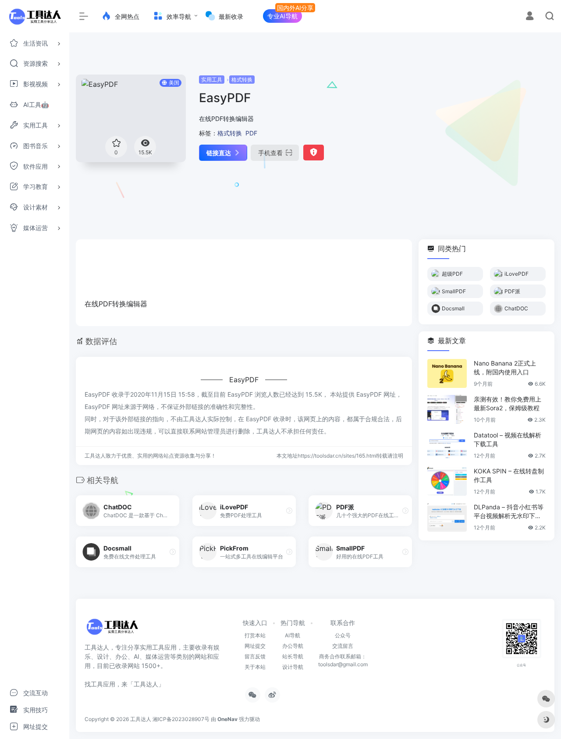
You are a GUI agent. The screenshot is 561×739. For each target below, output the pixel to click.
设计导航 (292, 667)
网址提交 (255, 646)
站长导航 (292, 656)
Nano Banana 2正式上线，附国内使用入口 (505, 367)
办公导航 (292, 646)
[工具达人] (112, 629)
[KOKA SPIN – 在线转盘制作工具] (447, 481)
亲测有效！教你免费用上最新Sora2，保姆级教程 (507, 403)
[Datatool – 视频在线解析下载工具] (447, 445)
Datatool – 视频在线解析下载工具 (507, 439)
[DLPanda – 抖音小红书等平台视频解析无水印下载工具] (447, 517)
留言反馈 (255, 656)
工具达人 (140, 719)
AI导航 (292, 635)
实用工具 (211, 79)
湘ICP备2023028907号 (181, 719)
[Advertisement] (479, 136)
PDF (251, 133)
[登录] (529, 17)
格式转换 (241, 79)
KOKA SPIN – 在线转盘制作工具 (509, 475)
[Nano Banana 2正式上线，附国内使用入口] (447, 373)
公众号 (343, 635)
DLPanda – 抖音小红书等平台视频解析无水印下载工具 (508, 511)
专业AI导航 (282, 16)
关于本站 (255, 667)
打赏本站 (255, 635)
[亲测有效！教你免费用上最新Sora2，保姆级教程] (447, 409)
